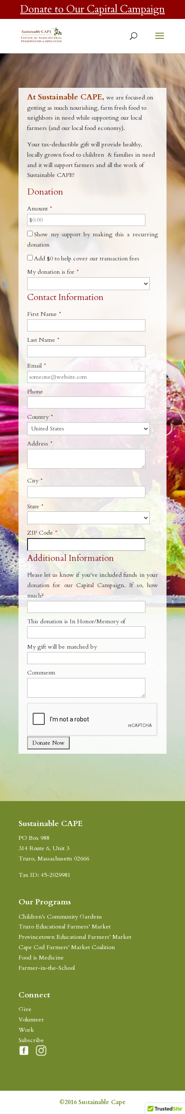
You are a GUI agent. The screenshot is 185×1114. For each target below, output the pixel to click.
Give (24, 1009)
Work (26, 1030)
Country (40, 417)
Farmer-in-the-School (46, 968)
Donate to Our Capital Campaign (92, 9)
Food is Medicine (41, 957)
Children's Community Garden (59, 917)
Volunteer (31, 1019)
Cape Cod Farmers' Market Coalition (66, 947)
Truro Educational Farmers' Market (64, 926)
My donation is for (53, 272)
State (35, 506)
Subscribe (31, 1040)
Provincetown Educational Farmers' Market (74, 937)
